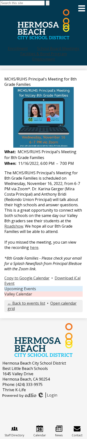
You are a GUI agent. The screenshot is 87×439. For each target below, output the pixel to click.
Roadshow (13, 226)
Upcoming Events (20, 288)
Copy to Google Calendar (27, 278)
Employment (43, 59)
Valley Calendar (18, 294)
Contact (77, 435)
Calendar (39, 435)
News (59, 435)
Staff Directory (14, 435)
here (34, 247)
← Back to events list (26, 303)
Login (47, 395)
